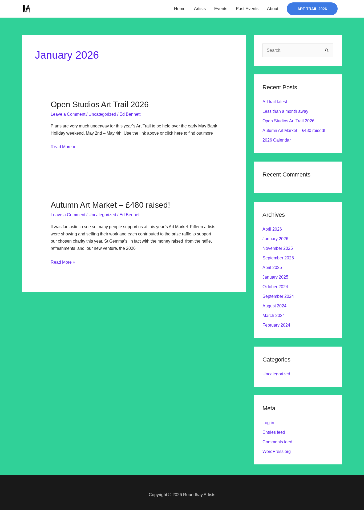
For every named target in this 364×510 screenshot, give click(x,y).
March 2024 (273, 315)
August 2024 (274, 306)
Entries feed (273, 432)
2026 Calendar (276, 140)
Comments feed (277, 442)
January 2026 (275, 238)
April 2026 (272, 229)
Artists (200, 8)
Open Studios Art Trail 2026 (100, 104)
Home (179, 8)
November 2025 (277, 248)
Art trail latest (274, 101)
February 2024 (276, 325)
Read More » (63, 146)
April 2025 (272, 267)
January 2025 (275, 277)
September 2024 (278, 296)
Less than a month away (285, 111)
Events (220, 8)
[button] (312, 8)
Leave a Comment (68, 114)
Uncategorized (102, 114)
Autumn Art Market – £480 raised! (110, 204)
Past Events (247, 8)
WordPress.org (276, 451)
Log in (268, 422)
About (272, 8)
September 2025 (278, 258)
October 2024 (275, 286)
